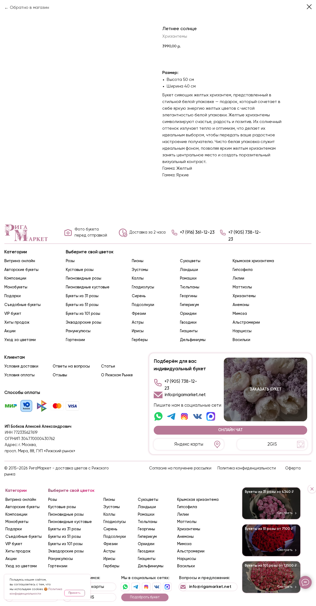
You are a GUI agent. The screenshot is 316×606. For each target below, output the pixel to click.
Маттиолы (242, 287)
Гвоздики (188, 323)
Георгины (188, 296)
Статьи (108, 366)
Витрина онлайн (19, 261)
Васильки (241, 340)
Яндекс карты (188, 444)
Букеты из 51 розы (82, 305)
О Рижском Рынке (117, 375)
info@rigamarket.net (185, 395)
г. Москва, (28, 445)
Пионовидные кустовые (87, 287)
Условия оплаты (19, 375)
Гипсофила (243, 270)
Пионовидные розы (83, 278)
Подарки (12, 296)
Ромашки (188, 278)
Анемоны (241, 305)
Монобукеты (15, 287)
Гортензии (75, 340)
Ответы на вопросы (71, 366)
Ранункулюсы (78, 331)
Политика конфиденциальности (246, 468)
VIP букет (12, 314)
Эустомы (140, 270)
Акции (9, 331)
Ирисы (138, 331)
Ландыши (189, 270)
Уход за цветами (20, 340)
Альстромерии (246, 323)
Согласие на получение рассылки (180, 468)
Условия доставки (21, 366)
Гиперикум (189, 305)
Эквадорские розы (83, 323)
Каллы (138, 278)
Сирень (139, 296)
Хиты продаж (16, 323)
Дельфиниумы (193, 340)
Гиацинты (189, 331)
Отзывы (60, 375)
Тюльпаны (189, 287)
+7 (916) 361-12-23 (197, 232)
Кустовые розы (80, 270)
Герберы (140, 340)
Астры (138, 323)
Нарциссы (242, 331)
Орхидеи (188, 314)
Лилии (238, 278)
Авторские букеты (21, 270)
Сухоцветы (190, 261)
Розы (70, 261)
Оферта (293, 468)
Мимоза (240, 314)
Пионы (137, 261)
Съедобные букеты (22, 305)
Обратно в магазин (29, 7)
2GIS (272, 444)
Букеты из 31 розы (82, 296)
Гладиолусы (143, 287)
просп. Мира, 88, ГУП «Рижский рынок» (40, 451)
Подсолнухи (143, 305)
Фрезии (139, 314)
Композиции (15, 278)
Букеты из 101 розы (83, 314)
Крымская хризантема (253, 261)
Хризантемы (244, 296)
